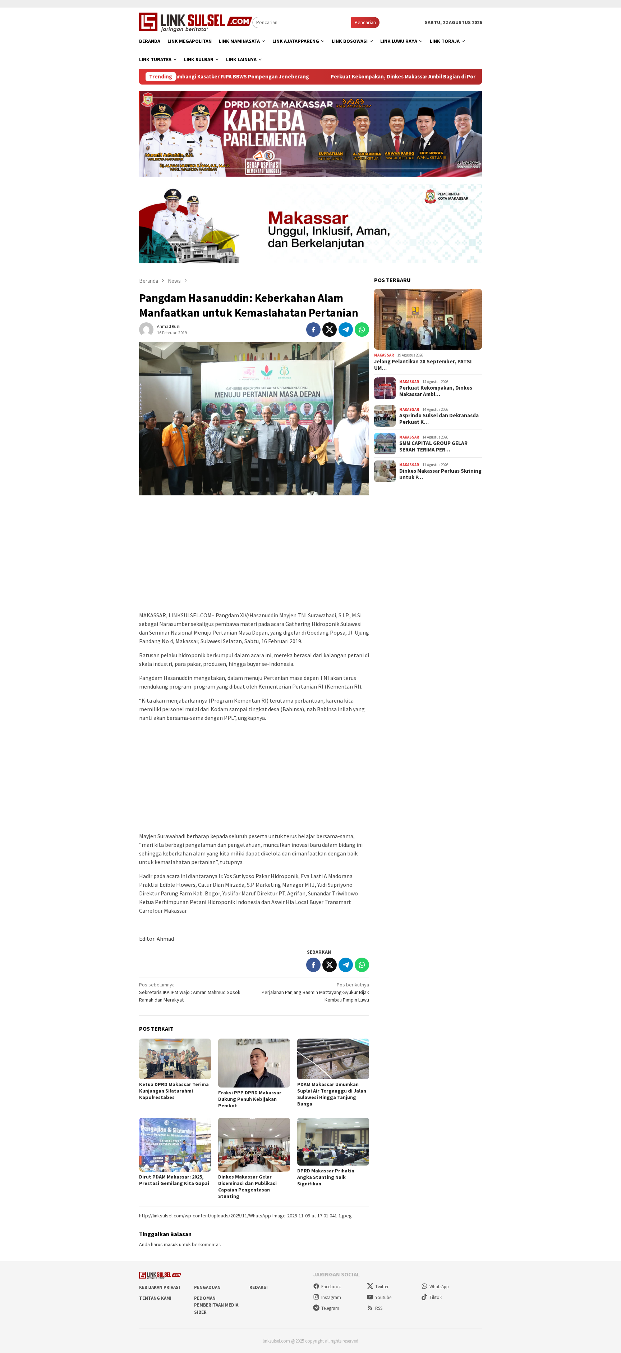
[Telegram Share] (346, 329)
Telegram (330, 1308)
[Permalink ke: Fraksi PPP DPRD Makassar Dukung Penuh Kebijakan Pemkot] (254, 1063)
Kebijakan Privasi (159, 1287)
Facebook (331, 1287)
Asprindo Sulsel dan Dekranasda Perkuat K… (439, 418)
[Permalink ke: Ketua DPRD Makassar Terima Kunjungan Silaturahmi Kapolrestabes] (175, 1059)
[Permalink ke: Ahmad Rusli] (146, 329)
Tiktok (435, 1297)
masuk (171, 1244)
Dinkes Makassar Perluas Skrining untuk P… (440, 474)
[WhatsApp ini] (362, 329)
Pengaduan (207, 1287)
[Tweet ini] (329, 329)
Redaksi (258, 1287)
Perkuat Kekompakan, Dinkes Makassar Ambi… (435, 391)
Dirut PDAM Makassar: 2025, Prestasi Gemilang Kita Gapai (174, 1179)
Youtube (383, 1297)
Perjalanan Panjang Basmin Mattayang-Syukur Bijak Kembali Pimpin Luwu (315, 992)
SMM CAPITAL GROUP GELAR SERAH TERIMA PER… (433, 446)
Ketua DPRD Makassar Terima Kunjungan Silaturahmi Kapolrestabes (174, 1090)
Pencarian (365, 22)
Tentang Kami (155, 1298)
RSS (378, 1308)
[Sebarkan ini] (313, 329)
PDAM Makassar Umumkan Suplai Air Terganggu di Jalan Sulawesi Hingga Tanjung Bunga (331, 1094)
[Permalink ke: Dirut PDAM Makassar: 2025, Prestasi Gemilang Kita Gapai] (175, 1145)
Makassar (384, 355)
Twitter (381, 1287)
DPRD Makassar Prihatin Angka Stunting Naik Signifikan (325, 1177)
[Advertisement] (254, 557)
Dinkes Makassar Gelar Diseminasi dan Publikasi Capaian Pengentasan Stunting (247, 1186)
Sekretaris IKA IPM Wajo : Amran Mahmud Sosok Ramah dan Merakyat (189, 992)
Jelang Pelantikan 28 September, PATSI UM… (423, 364)
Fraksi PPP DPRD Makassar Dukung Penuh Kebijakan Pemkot (249, 1099)
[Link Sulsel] (195, 21)
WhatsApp (439, 1287)
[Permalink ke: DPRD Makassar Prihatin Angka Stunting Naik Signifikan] (333, 1142)
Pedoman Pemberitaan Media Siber (216, 1305)
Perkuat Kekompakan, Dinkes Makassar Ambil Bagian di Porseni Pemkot (375, 76)
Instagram (331, 1297)
